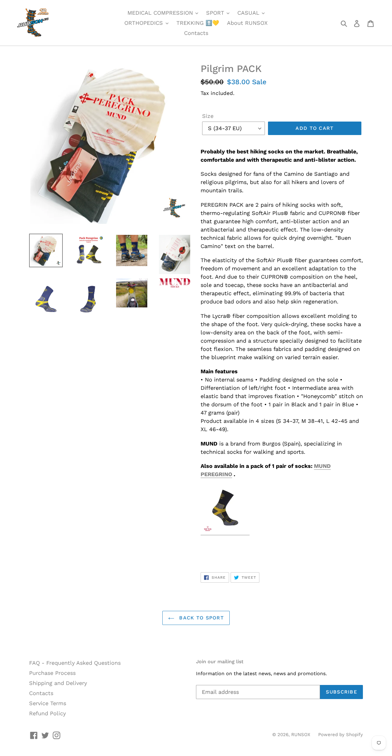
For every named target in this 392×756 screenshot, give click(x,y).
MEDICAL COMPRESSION (161, 12)
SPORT (216, 12)
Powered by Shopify (340, 734)
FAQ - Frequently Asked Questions (75, 663)
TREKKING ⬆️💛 (197, 23)
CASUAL (249, 12)
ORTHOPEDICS (144, 23)
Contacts (196, 33)
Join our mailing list (219, 661)
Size (207, 116)
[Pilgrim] (225, 531)
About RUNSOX (247, 23)
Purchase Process (52, 673)
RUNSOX (300, 734)
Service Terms (47, 703)
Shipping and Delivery (58, 683)
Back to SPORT (200, 618)
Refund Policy (47, 713)
